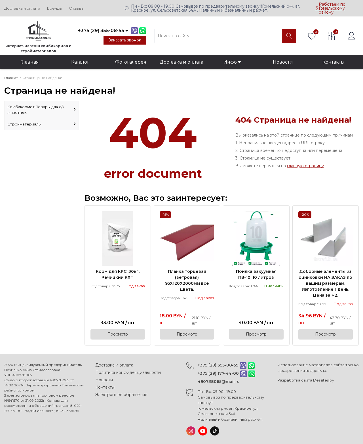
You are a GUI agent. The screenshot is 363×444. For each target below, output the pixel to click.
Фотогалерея (130, 62)
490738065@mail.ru (219, 381)
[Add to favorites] (141, 215)
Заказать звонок (124, 40)
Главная (29, 62)
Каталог (80, 62)
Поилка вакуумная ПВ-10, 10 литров (256, 274)
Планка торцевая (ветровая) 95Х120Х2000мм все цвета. (187, 280)
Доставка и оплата (22, 8)
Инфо (230, 62)
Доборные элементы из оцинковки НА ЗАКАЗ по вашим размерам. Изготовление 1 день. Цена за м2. (325, 283)
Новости (283, 62)
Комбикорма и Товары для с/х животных (35, 109)
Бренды (54, 8)
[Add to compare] (141, 225)
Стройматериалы (24, 124)
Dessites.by (323, 380)
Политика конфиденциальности (128, 372)
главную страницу (305, 165)
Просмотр (117, 334)
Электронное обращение (121, 394)
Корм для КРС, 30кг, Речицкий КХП (118, 274)
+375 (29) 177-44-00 (218, 373)
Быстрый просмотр (117, 238)
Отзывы (76, 8)
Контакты (333, 62)
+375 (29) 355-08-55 (218, 365)
